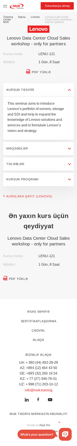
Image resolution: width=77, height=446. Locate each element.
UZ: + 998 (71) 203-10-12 (38, 384)
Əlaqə (38, 340)
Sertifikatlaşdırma (38, 321)
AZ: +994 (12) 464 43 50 (38, 368)
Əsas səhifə (38, 311)
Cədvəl (38, 330)
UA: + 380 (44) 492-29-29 (38, 362)
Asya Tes (44, 425)
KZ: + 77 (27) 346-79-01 (38, 378)
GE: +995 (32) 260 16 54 (39, 373)
